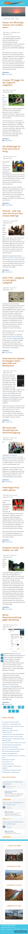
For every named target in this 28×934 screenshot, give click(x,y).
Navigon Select (6, 393)
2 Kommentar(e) (8, 272)
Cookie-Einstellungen (20, 931)
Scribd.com (16, 679)
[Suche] (2, 658)
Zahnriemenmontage (7, 686)
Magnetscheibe (8, 812)
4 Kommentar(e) (8, 542)
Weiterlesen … (6, 72)
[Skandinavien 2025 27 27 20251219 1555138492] (14, 914)
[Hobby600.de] (2, 661)
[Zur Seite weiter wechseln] (13, 711)
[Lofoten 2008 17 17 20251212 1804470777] (14, 855)
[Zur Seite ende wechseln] (17, 711)
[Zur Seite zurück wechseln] (8, 707)
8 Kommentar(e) (8, 352)
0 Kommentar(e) (8, 74)
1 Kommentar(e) (8, 704)
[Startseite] (2, 655)
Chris (4, 196)
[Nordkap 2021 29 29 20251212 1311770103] (14, 875)
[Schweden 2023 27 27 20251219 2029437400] (14, 894)
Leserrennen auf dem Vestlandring (10, 791)
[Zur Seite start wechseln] (5, 707)
